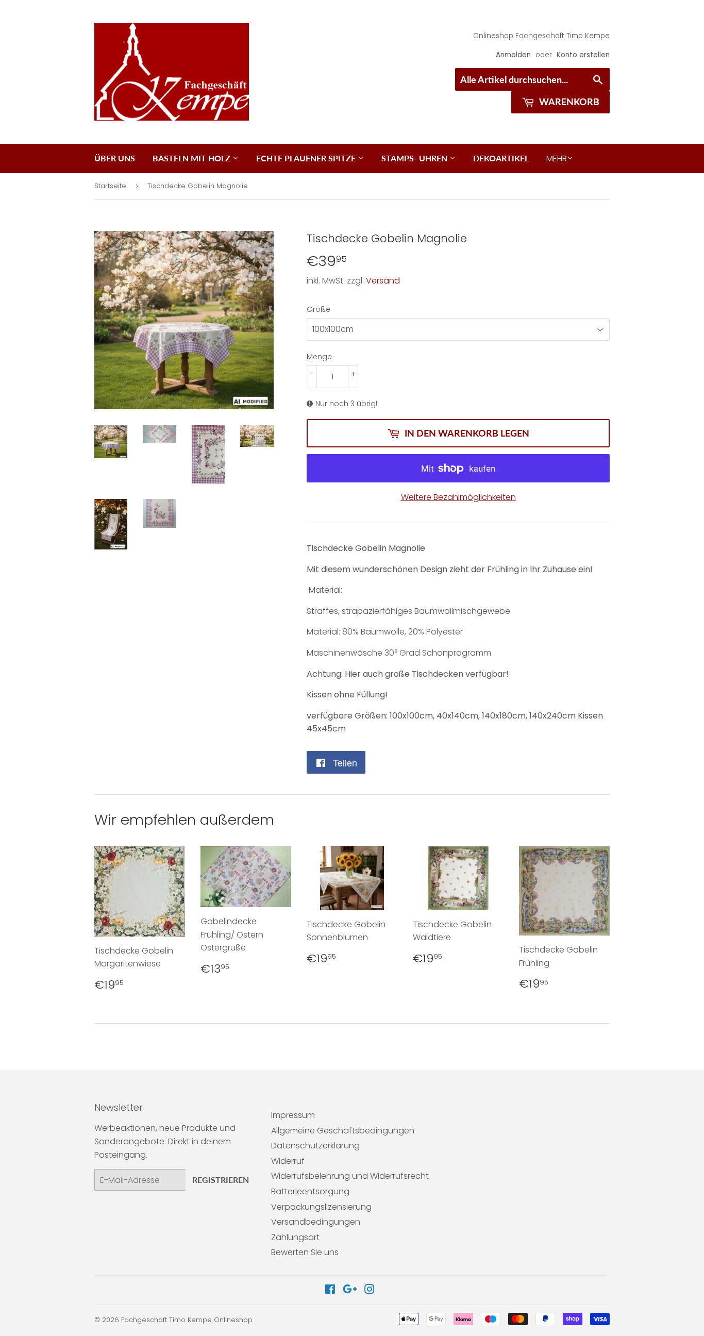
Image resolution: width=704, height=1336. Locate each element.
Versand (383, 281)
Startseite (110, 186)
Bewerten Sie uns (305, 1252)
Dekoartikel (501, 158)
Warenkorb (568, 101)
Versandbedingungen (315, 1222)
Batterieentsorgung (310, 1191)
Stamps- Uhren (415, 158)
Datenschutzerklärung (315, 1145)
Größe (318, 309)
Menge (319, 357)
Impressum (293, 1115)
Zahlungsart (295, 1237)
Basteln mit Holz (192, 158)
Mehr (556, 158)
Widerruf (288, 1161)
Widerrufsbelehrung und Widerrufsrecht (350, 1176)
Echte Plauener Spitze (307, 158)
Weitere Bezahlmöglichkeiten (458, 497)
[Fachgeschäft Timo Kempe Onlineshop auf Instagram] (369, 1290)
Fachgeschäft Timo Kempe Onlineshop (187, 1320)
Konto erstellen (583, 55)
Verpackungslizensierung (321, 1207)
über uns (114, 158)
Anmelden (513, 55)
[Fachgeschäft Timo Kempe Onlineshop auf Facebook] (330, 1290)
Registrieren (220, 1179)
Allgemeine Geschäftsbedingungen (342, 1131)
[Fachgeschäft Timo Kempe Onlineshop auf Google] (350, 1290)
